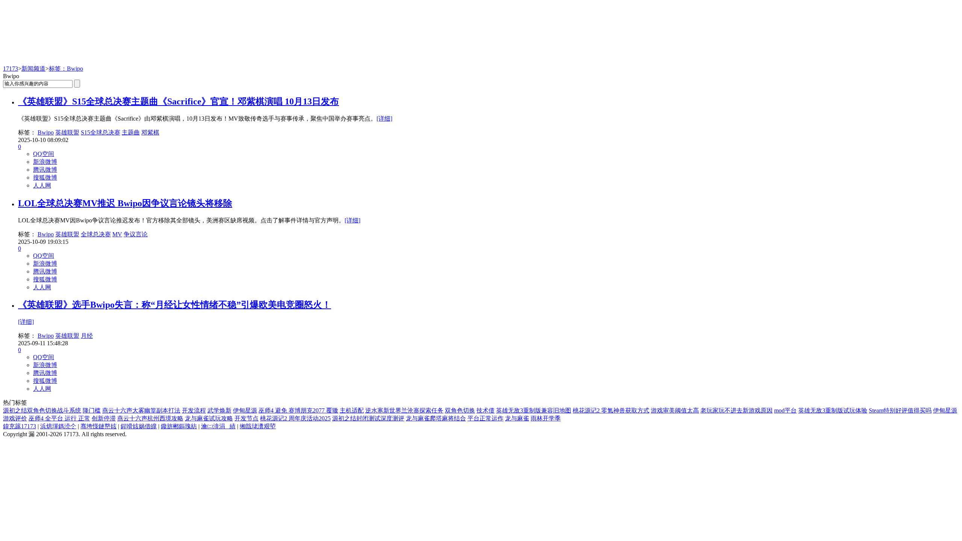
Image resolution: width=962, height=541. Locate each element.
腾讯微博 (45, 169)
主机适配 (352, 410)
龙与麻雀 (517, 418)
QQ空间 (43, 154)
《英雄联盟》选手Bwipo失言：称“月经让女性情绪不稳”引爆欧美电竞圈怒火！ (174, 305)
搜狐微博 (45, 177)
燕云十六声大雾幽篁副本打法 (141, 410)
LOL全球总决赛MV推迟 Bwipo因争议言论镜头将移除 (125, 203)
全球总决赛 (96, 234)
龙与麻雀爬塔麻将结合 (436, 418)
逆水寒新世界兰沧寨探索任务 (404, 410)
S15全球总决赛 (100, 132)
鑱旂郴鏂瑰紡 (179, 426)
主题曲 (131, 132)
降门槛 (92, 410)
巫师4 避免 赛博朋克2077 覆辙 (298, 410)
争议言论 (136, 234)
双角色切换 (460, 410)
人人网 (42, 185)
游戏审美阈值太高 (675, 410)
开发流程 (194, 410)
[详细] (384, 118)
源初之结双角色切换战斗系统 (42, 410)
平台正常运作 (485, 418)
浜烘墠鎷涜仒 (58, 426)
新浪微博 (45, 162)
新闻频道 (33, 68)
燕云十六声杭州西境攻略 (150, 418)
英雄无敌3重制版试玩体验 (832, 410)
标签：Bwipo (66, 68)
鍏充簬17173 (19, 426)
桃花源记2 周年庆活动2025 (295, 418)
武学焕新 (219, 410)
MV (117, 234)
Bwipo (46, 132)
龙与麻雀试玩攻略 (209, 418)
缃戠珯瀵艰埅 (258, 426)
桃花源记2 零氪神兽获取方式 (611, 410)
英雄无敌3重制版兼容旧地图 (533, 410)
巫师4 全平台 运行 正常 (59, 418)
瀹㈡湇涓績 (218, 426)
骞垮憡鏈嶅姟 (98, 426)
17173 (10, 68)
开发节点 (246, 418)
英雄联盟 (67, 132)
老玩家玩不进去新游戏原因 (736, 410)
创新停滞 (104, 418)
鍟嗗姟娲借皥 (139, 426)
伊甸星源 (245, 410)
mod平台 (785, 410)
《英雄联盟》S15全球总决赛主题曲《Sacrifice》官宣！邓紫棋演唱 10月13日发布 (178, 101)
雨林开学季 (546, 418)
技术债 (485, 410)
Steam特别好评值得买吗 (900, 410)
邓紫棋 (150, 132)
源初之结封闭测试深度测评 (368, 418)
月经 (87, 335)
